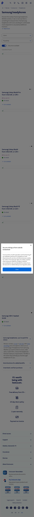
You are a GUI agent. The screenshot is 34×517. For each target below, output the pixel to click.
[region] (17, 258)
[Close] (31, 245)
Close (17, 269)
